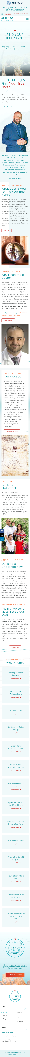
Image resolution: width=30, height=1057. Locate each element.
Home (5, 1012)
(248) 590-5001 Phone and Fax (9, 1043)
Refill (18, 1018)
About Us (6, 230)
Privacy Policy (11, 1054)
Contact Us (20, 1021)
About (5, 1015)
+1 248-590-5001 (24, 13)
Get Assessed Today (15, 975)
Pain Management (12, 431)
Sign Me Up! (15, 647)
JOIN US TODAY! (8, 106)
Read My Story (8, 320)
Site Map (20, 1054)
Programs (6, 1019)
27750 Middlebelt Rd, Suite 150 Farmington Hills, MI (9, 1038)
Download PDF (15, 678)
